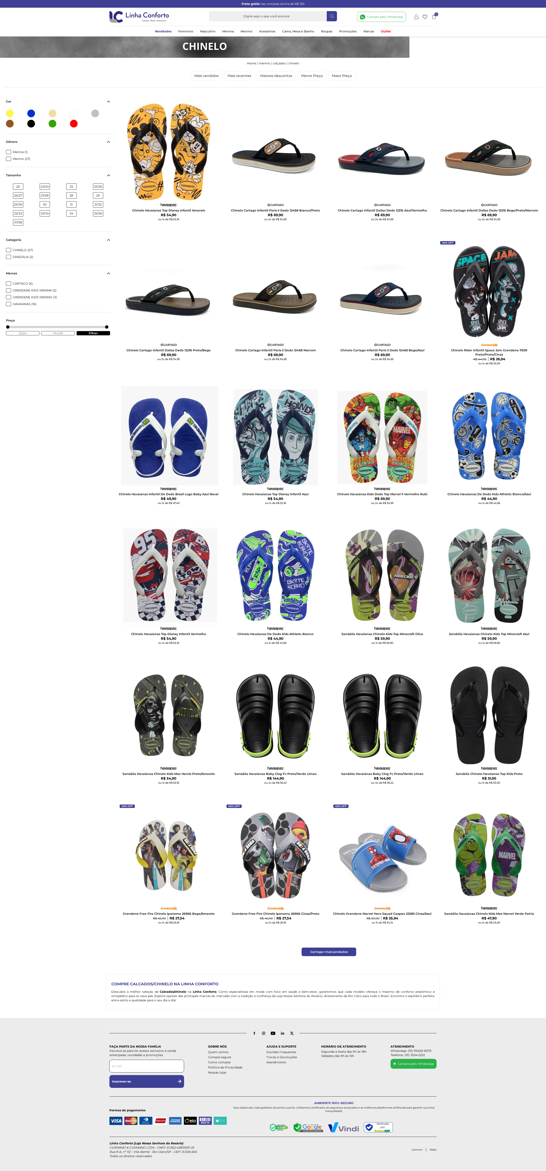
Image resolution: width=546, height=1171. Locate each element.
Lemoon (417, 1149)
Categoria (13, 240)
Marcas (368, 31)
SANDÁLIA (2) (23, 257)
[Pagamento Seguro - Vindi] (343, 1127)
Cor (8, 101)
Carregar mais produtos (329, 952)
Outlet (386, 31)
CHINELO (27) (23, 250)
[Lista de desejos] (425, 17)
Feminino (185, 31)
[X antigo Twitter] (291, 1033)
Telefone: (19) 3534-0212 (408, 1055)
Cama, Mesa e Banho (298, 31)
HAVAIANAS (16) (24, 304)
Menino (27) (21, 159)
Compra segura (219, 1057)
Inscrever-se (121, 1081)
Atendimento (276, 1062)
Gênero (11, 142)
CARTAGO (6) (23, 283)
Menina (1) (20, 152)
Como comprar (219, 1062)
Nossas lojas (217, 1072)
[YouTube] (273, 1033)
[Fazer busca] (332, 16)
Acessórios (267, 31)
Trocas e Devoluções (281, 1057)
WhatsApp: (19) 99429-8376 (411, 1051)
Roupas (326, 31)
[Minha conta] (416, 16)
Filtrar (93, 333)
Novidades (163, 31)
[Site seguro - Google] (308, 1127)
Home (251, 63)
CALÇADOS (279, 63)
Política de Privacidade (225, 1067)
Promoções (348, 31)
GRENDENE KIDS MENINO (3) (35, 297)
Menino (246, 31)
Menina (228, 31)
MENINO (264, 63)
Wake (433, 1149)
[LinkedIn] (282, 1033)
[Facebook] (254, 1033)
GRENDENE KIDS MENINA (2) (35, 290)
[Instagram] (263, 1033)
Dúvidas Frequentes (281, 1052)
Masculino (207, 31)
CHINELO (293, 63)
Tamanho (13, 175)
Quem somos (218, 1052)
